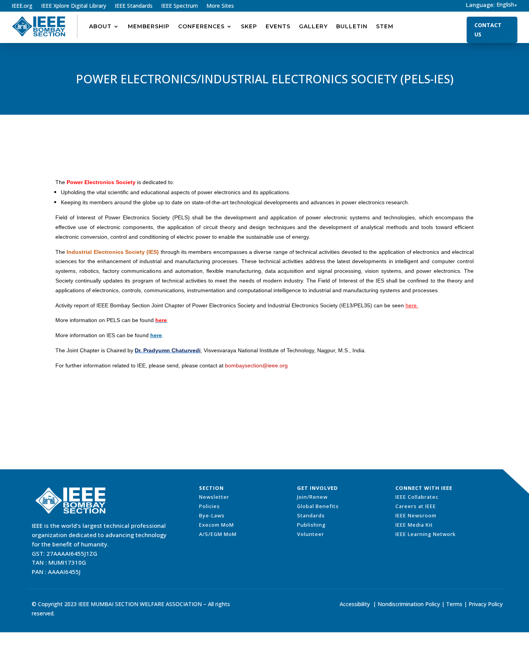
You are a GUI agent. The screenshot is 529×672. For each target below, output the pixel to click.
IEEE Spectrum (179, 6)
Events (278, 26)
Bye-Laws (212, 515)
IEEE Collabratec (416, 496)
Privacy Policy (486, 604)
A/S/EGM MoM (218, 534)
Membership (149, 26)
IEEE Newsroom (415, 515)
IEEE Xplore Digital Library (73, 6)
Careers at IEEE (415, 506)
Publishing (311, 524)
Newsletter (214, 496)
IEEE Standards (134, 6)
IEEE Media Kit (414, 524)
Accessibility (355, 604)
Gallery (313, 26)
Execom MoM (216, 524)
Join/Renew (312, 496)
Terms (454, 604)
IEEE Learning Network (425, 534)
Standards (311, 515)
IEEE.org (22, 6)
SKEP (249, 26)
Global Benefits (318, 506)
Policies (209, 506)
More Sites (220, 6)
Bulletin (352, 26)
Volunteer (310, 534)
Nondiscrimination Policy (409, 604)
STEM (384, 26)
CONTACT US (488, 29)
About (100, 26)
